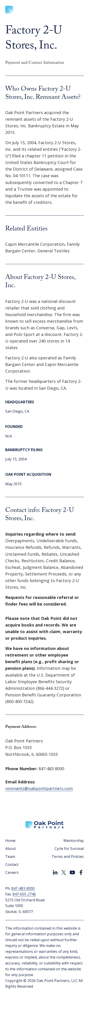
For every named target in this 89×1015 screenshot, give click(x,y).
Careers (12, 872)
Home (10, 840)
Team (10, 856)
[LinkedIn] (55, 872)
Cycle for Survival (69, 848)
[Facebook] (81, 872)
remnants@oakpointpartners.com (39, 788)
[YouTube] (72, 872)
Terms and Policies (68, 856)
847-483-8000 (23, 888)
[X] (63, 872)
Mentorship (73, 840)
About (10, 848)
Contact (11, 864)
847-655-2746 (24, 894)
